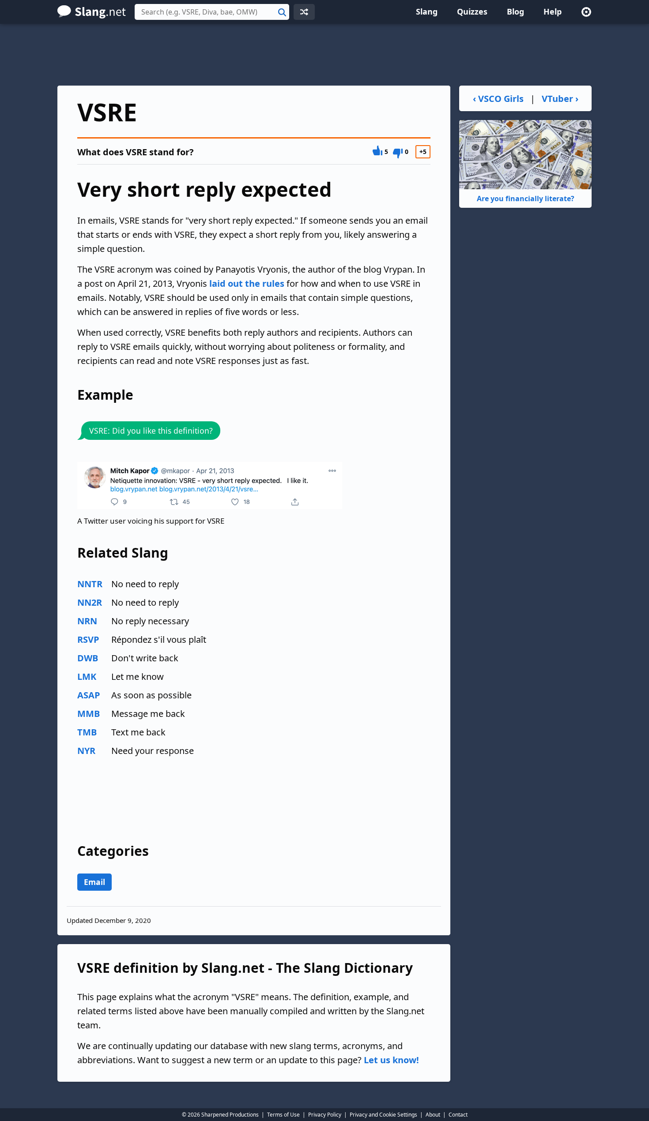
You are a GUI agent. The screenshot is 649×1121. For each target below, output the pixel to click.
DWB (87, 658)
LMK (86, 676)
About (433, 1114)
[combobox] (212, 12)
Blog (515, 11)
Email (94, 882)
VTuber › (560, 99)
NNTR (89, 584)
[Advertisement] (324, 55)
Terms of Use (283, 1114)
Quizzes (472, 11)
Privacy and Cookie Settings (383, 1114)
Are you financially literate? (525, 198)
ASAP (88, 695)
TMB (87, 732)
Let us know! (391, 1060)
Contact (458, 1114)
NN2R (89, 602)
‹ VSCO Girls (498, 99)
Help (552, 11)
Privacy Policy (324, 1114)
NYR (86, 751)
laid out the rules (246, 283)
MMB (88, 714)
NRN (87, 621)
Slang (427, 11)
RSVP (88, 639)
